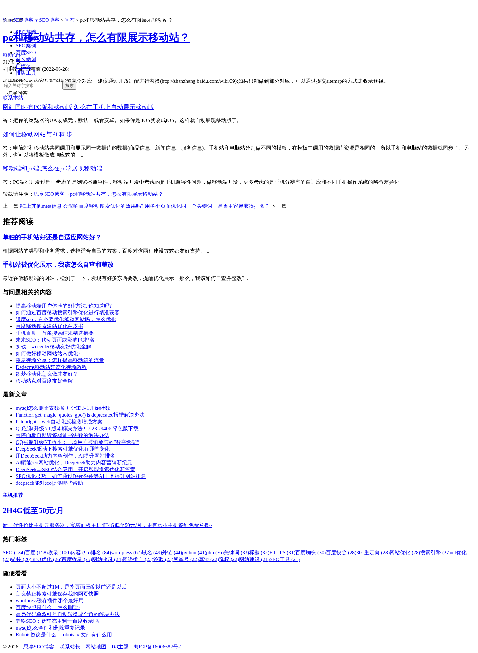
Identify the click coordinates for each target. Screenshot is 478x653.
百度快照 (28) (341, 552)
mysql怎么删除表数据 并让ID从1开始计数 (63, 408)
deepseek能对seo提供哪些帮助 (49, 483)
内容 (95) (81, 552)
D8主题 (120, 646)
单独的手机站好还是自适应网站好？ (52, 237)
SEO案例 (26, 45)
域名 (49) (152, 552)
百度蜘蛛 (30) (310, 552)
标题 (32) (259, 552)
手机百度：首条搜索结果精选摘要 (55, 333)
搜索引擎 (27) (435, 552)
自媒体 (23, 66)
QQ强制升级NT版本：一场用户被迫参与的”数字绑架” (77, 442)
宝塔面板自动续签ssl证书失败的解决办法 (62, 435)
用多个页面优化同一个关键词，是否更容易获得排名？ (207, 206)
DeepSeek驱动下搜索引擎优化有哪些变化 (63, 449)
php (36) (215, 552)
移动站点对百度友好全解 (44, 380)
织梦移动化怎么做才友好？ (47, 374)
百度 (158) (36, 552)
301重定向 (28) (373, 552)
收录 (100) (59, 552)
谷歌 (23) (163, 559)
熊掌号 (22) (186, 559)
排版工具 (26, 73)
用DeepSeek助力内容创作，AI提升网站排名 (65, 455)
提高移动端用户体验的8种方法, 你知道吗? (64, 305)
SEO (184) (14, 552)
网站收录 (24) (107, 559)
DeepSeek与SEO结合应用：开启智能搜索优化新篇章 (75, 469)
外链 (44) (172, 552)
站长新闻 (26, 59)
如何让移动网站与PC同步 (37, 134)
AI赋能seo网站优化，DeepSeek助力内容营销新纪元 (74, 462)
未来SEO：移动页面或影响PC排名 (55, 340)
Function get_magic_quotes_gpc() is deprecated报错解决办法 (80, 415)
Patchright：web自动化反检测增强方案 (59, 421)
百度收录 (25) (76, 559)
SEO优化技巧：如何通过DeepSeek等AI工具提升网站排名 (81, 476)
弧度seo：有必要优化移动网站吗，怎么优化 (66, 319)
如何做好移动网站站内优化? (48, 353)
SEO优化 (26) (46, 559)
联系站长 (70, 646)
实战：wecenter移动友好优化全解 (53, 346)
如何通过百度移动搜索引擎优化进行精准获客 (68, 312)
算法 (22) (209, 559)
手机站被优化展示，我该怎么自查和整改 (58, 264)
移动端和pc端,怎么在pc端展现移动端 (52, 168)
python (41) (194, 552)
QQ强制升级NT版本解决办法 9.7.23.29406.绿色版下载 (77, 428)
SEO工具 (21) (285, 559)
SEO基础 (26, 32)
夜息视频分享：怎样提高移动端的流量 (60, 360)
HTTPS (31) (282, 552)
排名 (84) (101, 552)
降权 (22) (229, 559)
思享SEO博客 (18, 20)
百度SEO (26, 52)
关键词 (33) (236, 552)
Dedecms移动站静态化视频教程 (51, 367)
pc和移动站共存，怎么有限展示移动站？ (96, 37)
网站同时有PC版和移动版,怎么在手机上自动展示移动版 (78, 107)
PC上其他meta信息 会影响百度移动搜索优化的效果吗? (81, 206)
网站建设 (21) (254, 559)
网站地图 (96, 646)
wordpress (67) (126, 552)
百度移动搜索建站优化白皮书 (49, 326)
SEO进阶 (26, 39)
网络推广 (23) (138, 559)
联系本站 (13, 98)
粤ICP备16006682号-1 (158, 646)
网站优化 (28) (405, 552)
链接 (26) (21, 559)
